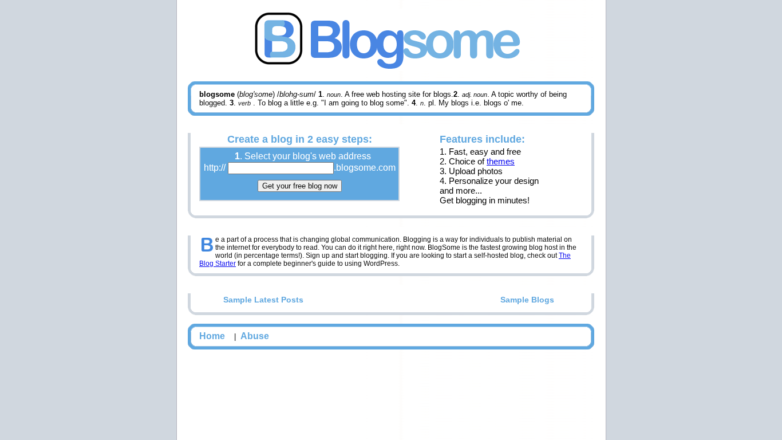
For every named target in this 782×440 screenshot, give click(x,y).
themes (501, 161)
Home (212, 336)
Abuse (254, 336)
